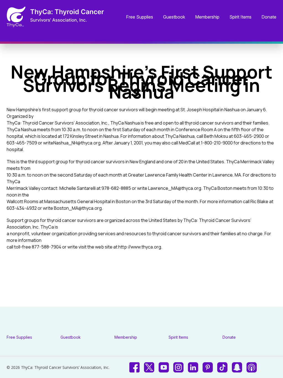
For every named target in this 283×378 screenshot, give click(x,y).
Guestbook (174, 17)
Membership (207, 17)
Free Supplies (139, 17)
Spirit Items (240, 17)
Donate (268, 17)
